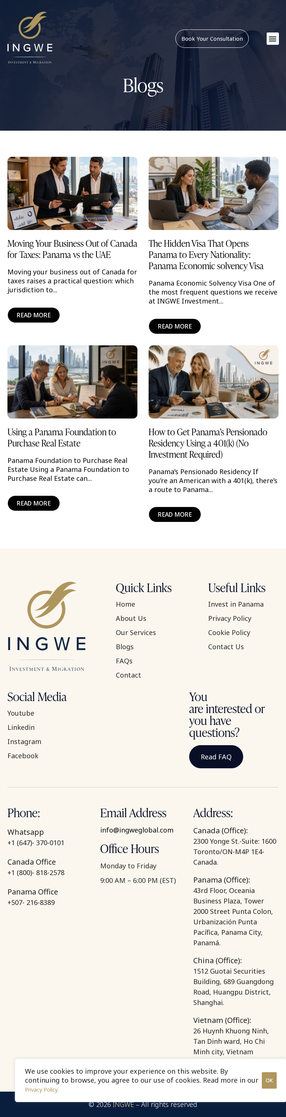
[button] (273, 38)
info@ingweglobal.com (137, 829)
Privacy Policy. (41, 1089)
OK (269, 1080)
